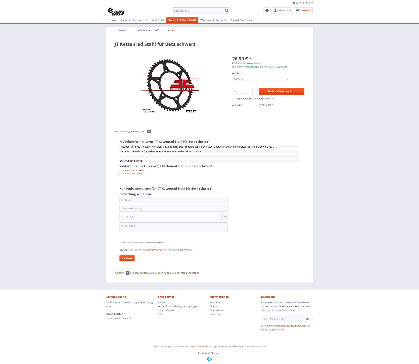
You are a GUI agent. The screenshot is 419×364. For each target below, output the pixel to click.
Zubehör (121, 272)
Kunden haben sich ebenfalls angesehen (177, 272)
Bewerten (269, 98)
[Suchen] (226, 10)
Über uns (215, 306)
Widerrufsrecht (166, 310)
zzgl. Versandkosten (251, 63)
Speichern (127, 258)
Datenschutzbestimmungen (149, 249)
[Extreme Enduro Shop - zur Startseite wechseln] (116, 11)
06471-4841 (115, 314)
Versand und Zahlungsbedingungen (178, 306)
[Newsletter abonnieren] (307, 319)
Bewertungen (140, 131)
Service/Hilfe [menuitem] (302, 2)
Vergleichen (242, 98)
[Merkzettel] (267, 10)
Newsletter (215, 302)
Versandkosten (202, 346)
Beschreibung (122, 131)
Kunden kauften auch (142, 272)
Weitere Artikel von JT (134, 173)
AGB (160, 314)
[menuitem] (201, 12)
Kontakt (162, 302)
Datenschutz (216, 310)
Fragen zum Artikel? (133, 170)
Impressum (216, 314)
